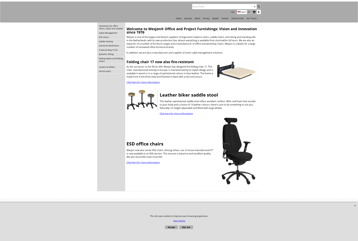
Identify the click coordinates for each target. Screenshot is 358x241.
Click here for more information (143, 82)
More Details (179, 220)
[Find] (259, 6)
